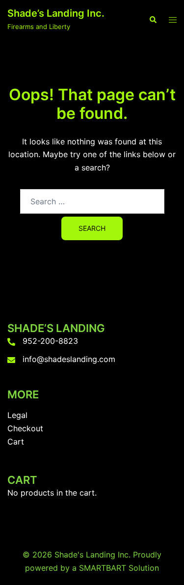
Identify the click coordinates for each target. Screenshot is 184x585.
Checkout (25, 428)
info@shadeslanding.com (69, 359)
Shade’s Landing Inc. (56, 13)
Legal (17, 415)
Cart (15, 441)
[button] (153, 20)
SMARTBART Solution (119, 568)
